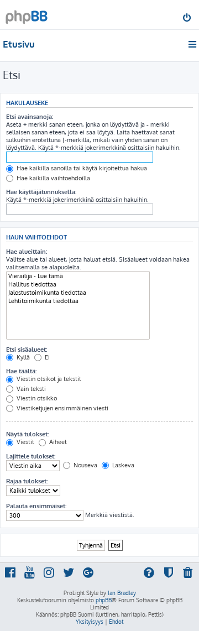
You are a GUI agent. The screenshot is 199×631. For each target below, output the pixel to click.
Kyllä (22, 357)
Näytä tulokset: (27, 434)
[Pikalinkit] (193, 44)
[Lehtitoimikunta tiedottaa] (78, 301)
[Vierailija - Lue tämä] (78, 276)
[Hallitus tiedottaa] (78, 284)
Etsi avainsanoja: (29, 117)
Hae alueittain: (26, 251)
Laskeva (122, 465)
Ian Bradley (122, 593)
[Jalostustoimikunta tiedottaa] (78, 293)
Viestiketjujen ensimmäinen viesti (61, 408)
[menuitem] (187, 18)
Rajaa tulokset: (27, 481)
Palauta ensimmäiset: (36, 506)
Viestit (24, 442)
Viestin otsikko (36, 398)
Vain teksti (30, 389)
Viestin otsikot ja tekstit (48, 379)
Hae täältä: (21, 371)
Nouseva (84, 465)
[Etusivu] (27, 14)
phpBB (104, 600)
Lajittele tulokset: (30, 456)
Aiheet (57, 442)
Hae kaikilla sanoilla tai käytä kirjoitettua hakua (81, 168)
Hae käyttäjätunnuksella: (41, 192)
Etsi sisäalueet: (26, 349)
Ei (46, 357)
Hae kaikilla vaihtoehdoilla (52, 178)
